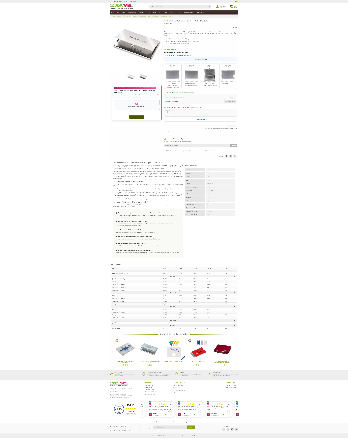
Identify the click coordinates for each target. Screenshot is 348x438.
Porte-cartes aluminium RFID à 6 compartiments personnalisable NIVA (222, 362)
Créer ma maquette (136, 117)
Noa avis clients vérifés (179, 385)
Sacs (118, 12)
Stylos (112, 12)
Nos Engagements (201, 12)
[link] (226, 156)
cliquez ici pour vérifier (186, 422)
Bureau (154, 12)
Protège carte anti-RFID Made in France (174, 361)
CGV (174, 392)
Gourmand (141, 12)
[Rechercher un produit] (209, 7)
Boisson (148, 12)
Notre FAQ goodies (150, 389)
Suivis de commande (150, 394)
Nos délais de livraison (150, 392)
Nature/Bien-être (132, 12)
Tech (160, 12)
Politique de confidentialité (179, 390)
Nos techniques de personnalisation (149, 386)
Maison (123, 12)
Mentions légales (177, 388)
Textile (179, 12)
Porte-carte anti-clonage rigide (198, 361)
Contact (135, 1)
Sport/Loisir (172, 12)
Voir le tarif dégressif (170, 49)
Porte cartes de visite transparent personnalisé (125, 362)
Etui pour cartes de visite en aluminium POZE (149, 362)
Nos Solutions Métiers (189, 12)
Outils (165, 12)
